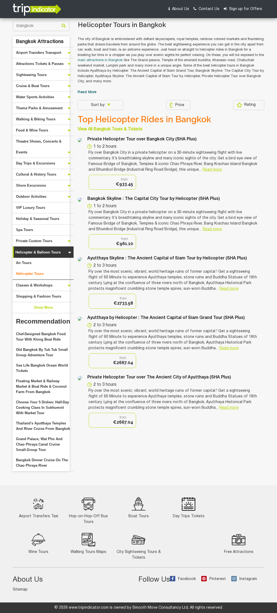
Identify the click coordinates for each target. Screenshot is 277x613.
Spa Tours (24, 230)
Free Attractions (238, 552)
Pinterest (217, 579)
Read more (212, 170)
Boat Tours (138, 516)
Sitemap (20, 589)
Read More (87, 92)
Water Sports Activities (35, 97)
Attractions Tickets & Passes (40, 64)
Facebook (187, 579)
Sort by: (98, 105)
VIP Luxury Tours (30, 208)
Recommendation (43, 321)
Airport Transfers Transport (38, 53)
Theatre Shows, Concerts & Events (38, 146)
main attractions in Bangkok (100, 60)
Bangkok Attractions (40, 41)
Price (179, 105)
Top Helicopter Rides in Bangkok (144, 119)
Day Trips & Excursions (35, 163)
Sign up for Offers (245, 9)
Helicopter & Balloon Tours (38, 252)
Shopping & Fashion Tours (38, 296)
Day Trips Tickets (189, 516)
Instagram (248, 579)
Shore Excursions (31, 185)
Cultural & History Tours (36, 174)
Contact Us (208, 9)
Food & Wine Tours (32, 130)
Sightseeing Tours (31, 75)
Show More (43, 307)
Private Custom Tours (34, 241)
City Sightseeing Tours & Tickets (139, 554)
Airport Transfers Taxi (38, 516)
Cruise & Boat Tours (33, 86)
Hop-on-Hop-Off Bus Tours (88, 519)
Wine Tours (38, 552)
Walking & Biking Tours (35, 119)
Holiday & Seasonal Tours (37, 219)
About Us (180, 9)
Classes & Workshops (34, 285)
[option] (112, 182)
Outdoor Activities (31, 197)
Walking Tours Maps (88, 552)
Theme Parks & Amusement (39, 108)
